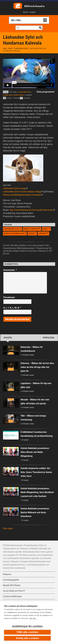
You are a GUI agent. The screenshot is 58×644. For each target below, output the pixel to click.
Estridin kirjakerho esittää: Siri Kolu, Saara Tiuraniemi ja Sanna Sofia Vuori (36, 472)
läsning (43, 233)
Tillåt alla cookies (27, 632)
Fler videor (8, 528)
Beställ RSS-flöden (12, 585)
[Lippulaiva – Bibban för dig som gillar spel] (11, 386)
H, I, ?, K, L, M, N (12, 307)
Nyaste (8, 338)
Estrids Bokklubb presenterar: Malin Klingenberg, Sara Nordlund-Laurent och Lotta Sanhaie (37, 492)
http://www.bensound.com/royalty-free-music (31, 210)
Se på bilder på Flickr (13, 591)
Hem (5, 48)
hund (46, 229)
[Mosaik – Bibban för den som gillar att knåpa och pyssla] (11, 402)
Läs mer (32, 618)
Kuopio (5, 95)
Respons (7, 574)
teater (32, 233)
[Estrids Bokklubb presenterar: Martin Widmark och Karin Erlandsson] (11, 511)
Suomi (25, 12)
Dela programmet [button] (45, 92)
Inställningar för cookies (27, 626)
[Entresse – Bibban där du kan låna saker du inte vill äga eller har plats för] (11, 366)
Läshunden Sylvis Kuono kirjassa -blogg (22, 191)
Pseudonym (9, 297)
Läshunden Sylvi (21, 48)
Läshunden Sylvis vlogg (14, 188)
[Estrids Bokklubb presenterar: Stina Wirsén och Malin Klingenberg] (11, 451)
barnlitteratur (32, 229)
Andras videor (18, 95)
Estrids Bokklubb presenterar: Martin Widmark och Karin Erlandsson (35, 512)
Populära (48, 338)
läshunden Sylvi (12, 229)
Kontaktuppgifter (11, 580)
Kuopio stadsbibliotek (15, 233)
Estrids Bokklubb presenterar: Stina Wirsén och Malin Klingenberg (35, 452)
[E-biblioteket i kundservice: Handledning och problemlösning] (11, 435)
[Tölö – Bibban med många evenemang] (11, 418)
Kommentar (10, 270)
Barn (10, 48)
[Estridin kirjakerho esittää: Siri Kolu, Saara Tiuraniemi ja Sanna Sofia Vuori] (11, 471)
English (33, 12)
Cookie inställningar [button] (12, 596)
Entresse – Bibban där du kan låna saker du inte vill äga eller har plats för (37, 367)
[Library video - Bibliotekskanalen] (17, 5)
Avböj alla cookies (27, 638)
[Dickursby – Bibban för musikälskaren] (11, 350)
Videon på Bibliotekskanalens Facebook (22, 195)
